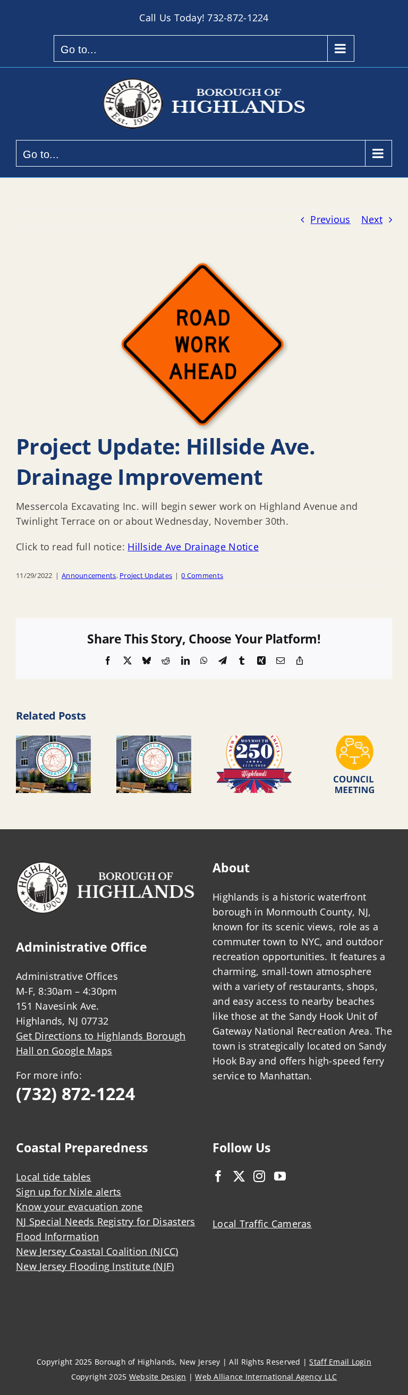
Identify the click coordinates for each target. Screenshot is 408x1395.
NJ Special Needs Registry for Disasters (106, 1221)
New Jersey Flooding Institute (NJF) (95, 1266)
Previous (330, 219)
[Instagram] (259, 1176)
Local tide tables (53, 1176)
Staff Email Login (340, 1362)
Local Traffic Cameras (262, 1223)
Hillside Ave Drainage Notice (193, 546)
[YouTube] (280, 1176)
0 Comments (202, 575)
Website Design (157, 1377)
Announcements (89, 575)
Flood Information (57, 1236)
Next (371, 219)
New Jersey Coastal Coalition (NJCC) (97, 1251)
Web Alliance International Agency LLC (266, 1377)
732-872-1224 (237, 17)
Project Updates (146, 575)
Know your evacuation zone (79, 1206)
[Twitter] (239, 1176)
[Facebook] (218, 1176)
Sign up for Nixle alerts (68, 1191)
